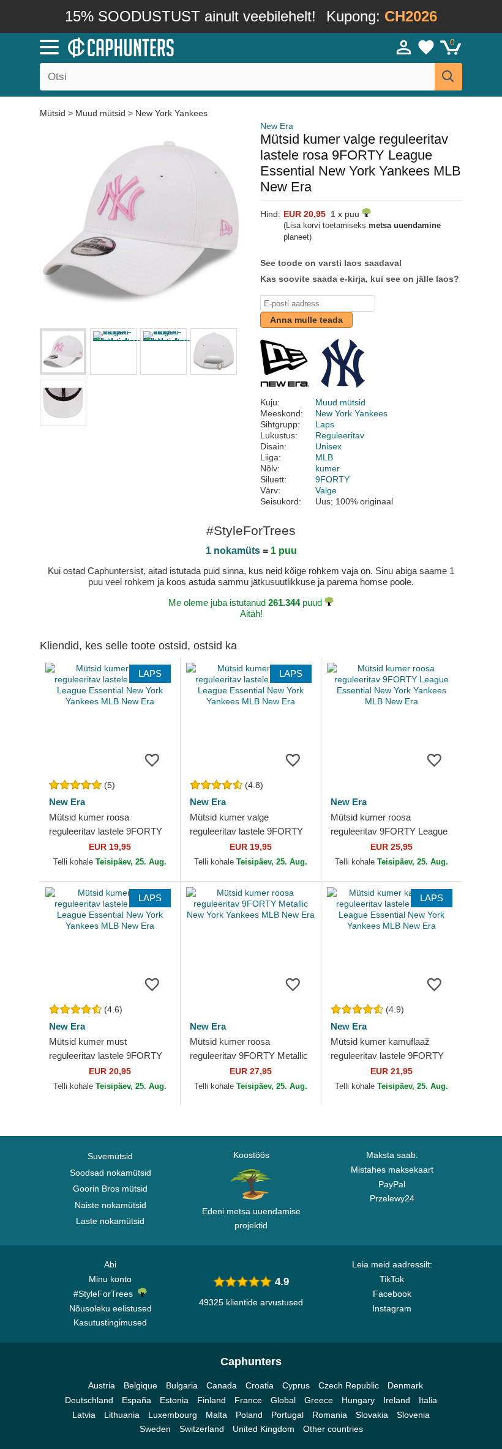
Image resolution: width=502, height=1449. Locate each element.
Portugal (287, 1415)
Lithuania (122, 1415)
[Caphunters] (159, 46)
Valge (326, 490)
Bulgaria (182, 1385)
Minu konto (110, 1279)
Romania (329, 1415)
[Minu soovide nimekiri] (426, 47)
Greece (318, 1400)
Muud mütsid (100, 113)
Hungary (358, 1400)
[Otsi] (448, 76)
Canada (221, 1385)
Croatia (259, 1385)
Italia (428, 1400)
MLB (324, 457)
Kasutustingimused (110, 1322)
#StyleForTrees (105, 1294)
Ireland (396, 1400)
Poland (249, 1415)
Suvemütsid (110, 1156)
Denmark (405, 1385)
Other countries (333, 1429)
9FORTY (332, 479)
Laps (324, 424)
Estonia (174, 1400)
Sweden (155, 1429)
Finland (211, 1400)
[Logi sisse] (404, 47)
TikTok (392, 1279)
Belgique (140, 1385)
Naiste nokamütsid (110, 1205)
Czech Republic (348, 1385)
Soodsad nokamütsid (110, 1173)
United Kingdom (263, 1429)
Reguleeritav (339, 435)
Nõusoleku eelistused (110, 1308)
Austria (101, 1385)
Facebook (392, 1294)
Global (283, 1400)
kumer (327, 468)
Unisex (328, 446)
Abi (110, 1264)
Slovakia (372, 1415)
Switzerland (201, 1429)
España (136, 1400)
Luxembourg (172, 1415)
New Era (276, 126)
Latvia (84, 1415)
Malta (216, 1415)
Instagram (391, 1308)
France (248, 1400)
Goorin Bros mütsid (110, 1188)
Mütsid (54, 113)
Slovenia (413, 1415)
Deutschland (89, 1400)
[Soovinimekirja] (152, 759)
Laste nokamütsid (110, 1221)
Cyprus (296, 1385)
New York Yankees (171, 113)
